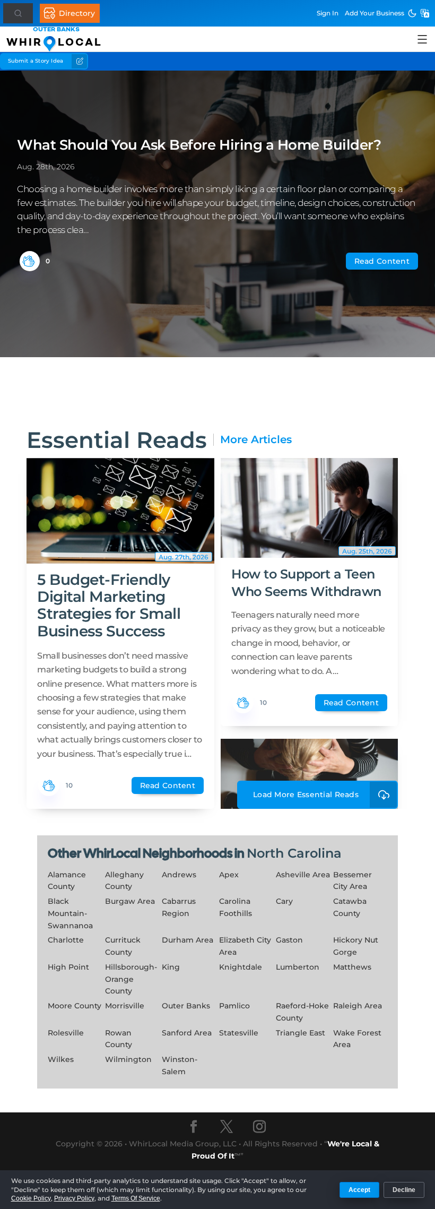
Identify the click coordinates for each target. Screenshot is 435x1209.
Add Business (374, 13)
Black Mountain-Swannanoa (70, 913)
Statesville (238, 1033)
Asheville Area (303, 874)
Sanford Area (187, 1033)
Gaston (289, 940)
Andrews (179, 874)
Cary (284, 901)
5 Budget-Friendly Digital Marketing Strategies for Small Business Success (108, 605)
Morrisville (124, 1006)
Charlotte (66, 940)
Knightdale (240, 967)
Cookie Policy (31, 1198)
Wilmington (128, 1059)
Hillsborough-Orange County (131, 979)
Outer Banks (186, 1006)
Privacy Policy (74, 1198)
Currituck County (123, 946)
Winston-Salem (179, 1065)
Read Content (382, 261)
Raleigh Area (357, 1006)
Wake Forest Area (357, 1039)
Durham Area (187, 940)
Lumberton (297, 967)
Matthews (352, 967)
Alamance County (67, 881)
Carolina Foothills (235, 907)
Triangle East (300, 1033)
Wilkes (61, 1059)
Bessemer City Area (352, 881)
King (171, 967)
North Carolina (294, 853)
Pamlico (234, 1006)
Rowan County (118, 1039)
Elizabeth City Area (245, 946)
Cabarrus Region (179, 907)
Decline (404, 1190)
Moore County (74, 1006)
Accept (359, 1190)
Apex (229, 874)
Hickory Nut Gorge (355, 946)
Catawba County (350, 907)
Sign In (327, 13)
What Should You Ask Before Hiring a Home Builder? (199, 144)
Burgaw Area (130, 901)
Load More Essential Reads (306, 794)
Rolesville (66, 1033)
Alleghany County (124, 881)
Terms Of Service (135, 1198)
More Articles (256, 440)
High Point (68, 967)
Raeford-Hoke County (302, 1012)
